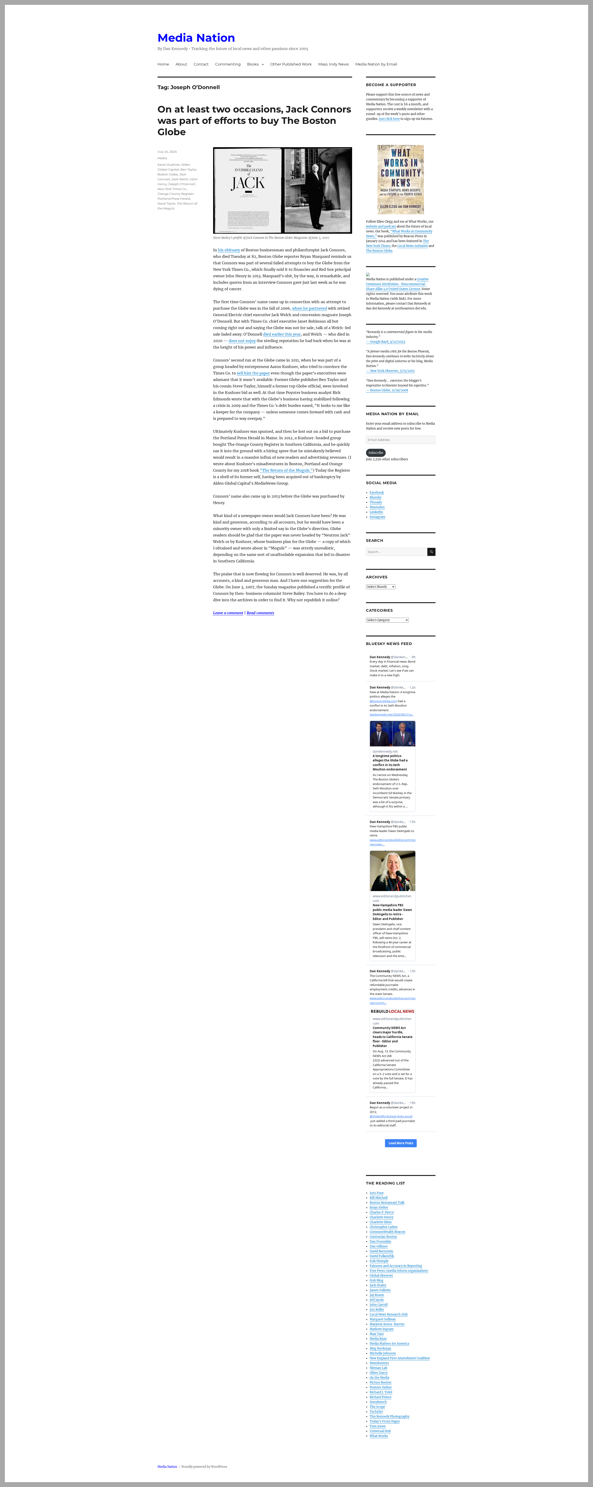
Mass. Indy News (333, 64)
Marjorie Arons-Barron (387, 1324)
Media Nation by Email (376, 64)
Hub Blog (376, 1280)
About (181, 64)
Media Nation (196, 37)
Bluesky (375, 497)
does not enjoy (242, 340)
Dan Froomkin (380, 1242)
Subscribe (376, 453)
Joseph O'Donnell (181, 184)
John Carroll (379, 1305)
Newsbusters (379, 1363)
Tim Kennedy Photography (389, 1416)
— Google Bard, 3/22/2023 (385, 342)
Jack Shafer (378, 1285)
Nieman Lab (378, 1368)
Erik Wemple (379, 1261)
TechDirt (376, 1412)
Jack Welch (180, 179)
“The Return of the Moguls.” (286, 470)
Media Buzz (378, 1339)
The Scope (377, 1407)
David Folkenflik (382, 1256)
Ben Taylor (188, 169)
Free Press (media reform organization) (399, 1271)
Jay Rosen (377, 1295)
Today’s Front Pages (385, 1421)
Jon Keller (377, 1310)
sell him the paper (253, 373)
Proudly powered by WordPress (204, 1467)
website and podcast (381, 226)
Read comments (260, 613)
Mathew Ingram (382, 1329)
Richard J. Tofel (381, 1392)
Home (163, 64)
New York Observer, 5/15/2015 (392, 371)
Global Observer (381, 1276)
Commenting (228, 64)
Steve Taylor (167, 203)
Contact (201, 64)
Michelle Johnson (383, 1353)
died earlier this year (282, 334)
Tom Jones (378, 1426)
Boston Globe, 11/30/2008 (389, 390)
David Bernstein (381, 1251)
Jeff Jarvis (377, 1300)
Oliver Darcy (379, 1373)
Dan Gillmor (379, 1246)
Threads (376, 502)
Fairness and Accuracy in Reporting (396, 1266)
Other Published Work (291, 64)
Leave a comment (228, 613)
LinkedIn (376, 512)
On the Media (379, 1378)
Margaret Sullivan (383, 1319)
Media (162, 158)
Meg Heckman (380, 1348)
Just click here (389, 119)
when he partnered (309, 308)
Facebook (377, 493)
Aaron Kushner (169, 164)
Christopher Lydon (383, 1227)
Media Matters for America (389, 1344)
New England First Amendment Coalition (400, 1358)
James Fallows (380, 1290)
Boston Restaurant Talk (387, 1203)
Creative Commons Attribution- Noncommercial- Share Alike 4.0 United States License (397, 284)
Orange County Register (176, 194)
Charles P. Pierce (382, 1212)
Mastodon (377, 507)
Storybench (378, 1402)
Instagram (377, 517)
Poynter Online (381, 1387)
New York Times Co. (172, 189)
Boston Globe (168, 174)
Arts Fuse (377, 1193)
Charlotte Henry (381, 1217)
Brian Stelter (379, 1208)
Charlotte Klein (381, 1222)
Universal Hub (380, 1431)
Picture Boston (380, 1382)
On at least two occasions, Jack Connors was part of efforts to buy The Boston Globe (254, 120)
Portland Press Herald (174, 198)
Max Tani (377, 1334)
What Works (379, 1436)
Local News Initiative (412, 246)
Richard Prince (380, 1397)
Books (253, 64)
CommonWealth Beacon (387, 1232)
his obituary (229, 250)
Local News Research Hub (389, 1314)
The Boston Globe (379, 251)
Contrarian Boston (383, 1237)
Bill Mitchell (379, 1198)
